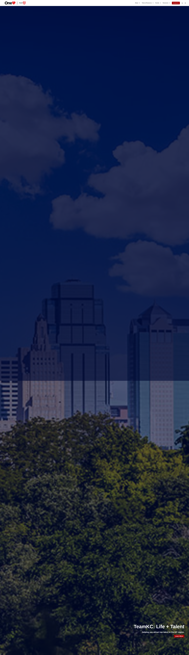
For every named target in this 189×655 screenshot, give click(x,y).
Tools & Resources (147, 3)
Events (157, 3)
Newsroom (165, 3)
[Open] (182, 3)
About (136, 3)
